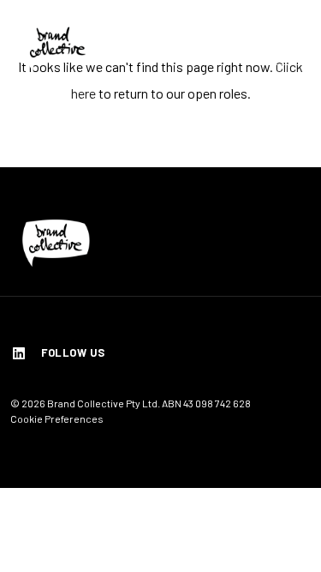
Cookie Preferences (57, 418)
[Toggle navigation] (289, 46)
